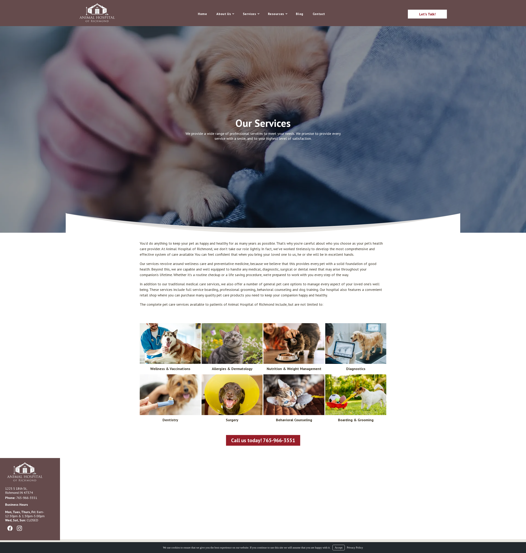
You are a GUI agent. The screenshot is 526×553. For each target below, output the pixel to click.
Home (202, 14)
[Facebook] (10, 528)
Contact (319, 14)
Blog (299, 14)
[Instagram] (19, 528)
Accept (339, 547)
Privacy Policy (355, 547)
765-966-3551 (26, 498)
